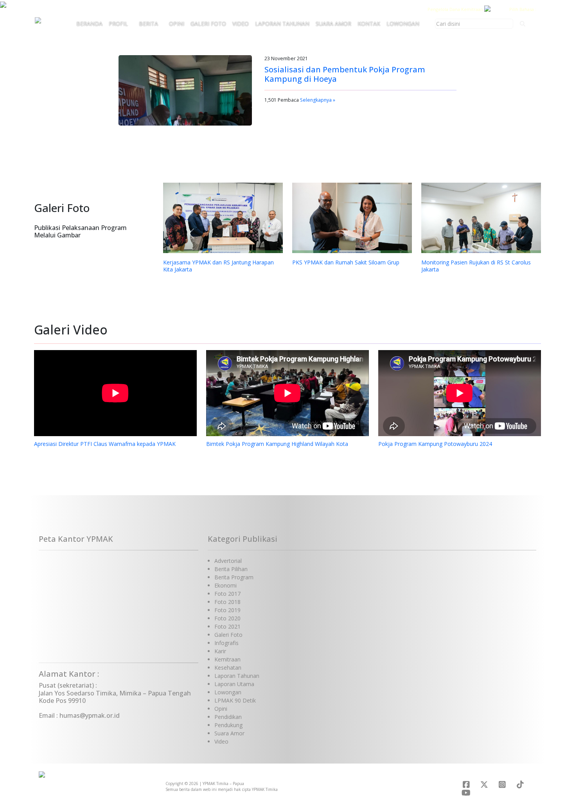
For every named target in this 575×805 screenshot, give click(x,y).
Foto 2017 (227, 593)
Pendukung (228, 725)
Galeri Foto (208, 23)
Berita (148, 23)
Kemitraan (227, 659)
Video (240, 23)
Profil (118, 23)
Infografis (226, 643)
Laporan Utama (234, 684)
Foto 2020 (227, 618)
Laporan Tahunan (282, 23)
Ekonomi (225, 585)
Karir (220, 651)
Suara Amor (333, 23)
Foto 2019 (227, 610)
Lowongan (402, 23)
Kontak (369, 23)
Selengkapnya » (317, 100)
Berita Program (233, 577)
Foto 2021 (227, 626)
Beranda (89, 23)
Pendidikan (228, 717)
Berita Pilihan (231, 569)
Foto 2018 (227, 602)
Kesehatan (227, 667)
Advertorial (228, 560)
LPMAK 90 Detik (235, 700)
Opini (176, 23)
